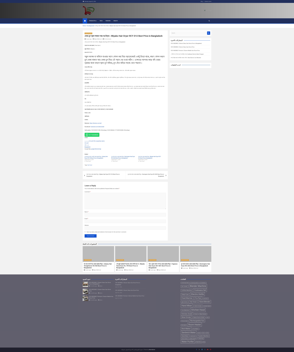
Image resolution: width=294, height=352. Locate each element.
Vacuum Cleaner (185, 338)
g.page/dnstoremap (96, 149)
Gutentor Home (208, 1)
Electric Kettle (197, 294)
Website (87, 225)
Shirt (207, 332)
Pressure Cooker (185, 320)
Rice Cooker (184, 325)
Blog (202, 1)
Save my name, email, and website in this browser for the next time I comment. (106, 232)
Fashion (108, 20)
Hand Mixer (187, 305)
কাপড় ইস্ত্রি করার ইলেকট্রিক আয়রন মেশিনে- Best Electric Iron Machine (186, 57)
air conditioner (202, 282)
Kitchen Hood (198, 310)
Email (86, 218)
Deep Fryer (185, 294)
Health (115, 20)
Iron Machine (185, 310)
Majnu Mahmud (98, 39)
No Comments (107, 39)
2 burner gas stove (185, 282)
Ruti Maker (195, 329)
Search (208, 33)
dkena (100, 286)
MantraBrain (152, 349)
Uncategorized (88, 33)
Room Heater (194, 324)
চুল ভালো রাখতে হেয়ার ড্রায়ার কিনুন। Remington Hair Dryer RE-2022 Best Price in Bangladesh (146, 175)
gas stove (184, 302)
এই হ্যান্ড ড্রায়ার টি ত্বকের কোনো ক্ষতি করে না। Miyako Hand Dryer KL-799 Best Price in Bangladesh (130, 266)
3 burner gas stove (194, 282)
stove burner (193, 336)
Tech (101, 20)
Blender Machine (198, 286)
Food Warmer (187, 298)
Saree (199, 332)
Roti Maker (186, 328)
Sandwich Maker (189, 332)
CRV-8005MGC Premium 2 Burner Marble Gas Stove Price (185, 50)
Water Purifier (188, 342)
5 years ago (89, 39)
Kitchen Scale (187, 314)
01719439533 (93, 135)
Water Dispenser (193, 338)
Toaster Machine (203, 336)
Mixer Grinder (186, 317)
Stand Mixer (185, 336)
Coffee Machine (187, 290)
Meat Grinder (203, 314)
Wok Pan (198, 342)
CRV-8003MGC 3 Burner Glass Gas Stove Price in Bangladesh (186, 43)
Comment (87, 191)
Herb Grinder (198, 306)
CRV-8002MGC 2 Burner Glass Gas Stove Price (182, 47)
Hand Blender (204, 302)
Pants (208, 317)
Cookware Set (200, 290)
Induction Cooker (207, 306)
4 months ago (93, 286)
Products (92, 20)
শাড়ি (203, 342)
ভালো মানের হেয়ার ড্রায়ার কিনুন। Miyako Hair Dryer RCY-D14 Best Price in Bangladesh (103, 175)
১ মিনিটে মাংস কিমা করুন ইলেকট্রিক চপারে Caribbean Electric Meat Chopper (187, 54)
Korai (196, 314)
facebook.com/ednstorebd (97, 126)
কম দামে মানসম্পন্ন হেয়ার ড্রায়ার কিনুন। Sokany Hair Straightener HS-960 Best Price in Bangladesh (98, 266)
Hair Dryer (89, 165)
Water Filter (201, 338)
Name (86, 212)
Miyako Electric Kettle (198, 317)
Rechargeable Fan (197, 321)
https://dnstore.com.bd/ (96, 123)
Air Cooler (184, 286)
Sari (203, 332)
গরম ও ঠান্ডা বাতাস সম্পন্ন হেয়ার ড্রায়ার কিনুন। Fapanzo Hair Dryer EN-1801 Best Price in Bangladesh (163, 266)
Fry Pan (198, 298)
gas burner (206, 298)
